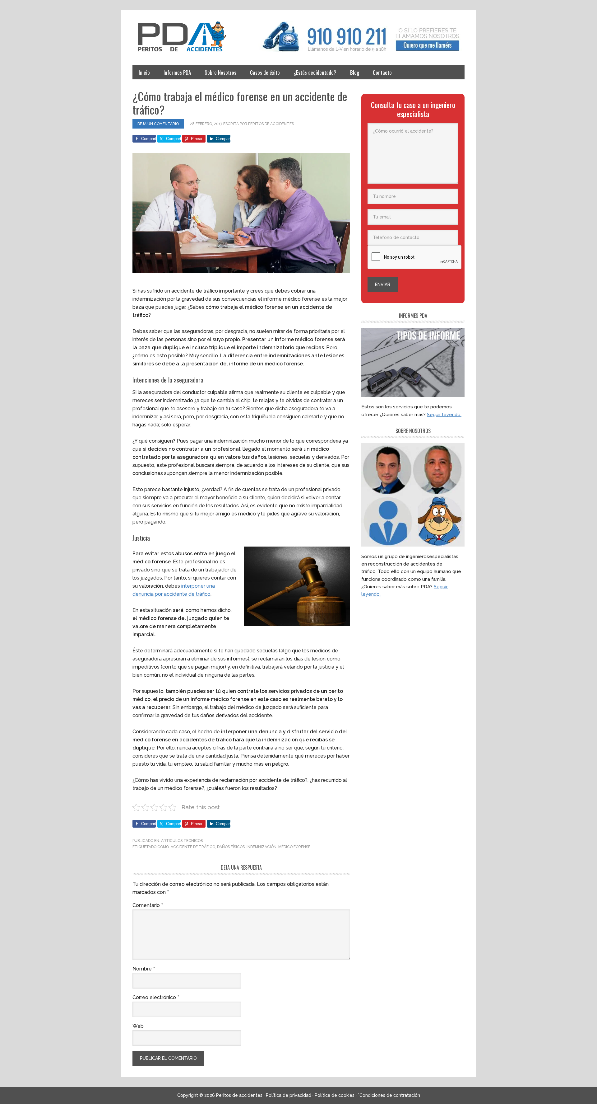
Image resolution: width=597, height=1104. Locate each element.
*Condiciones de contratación (389, 1095)
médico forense (294, 847)
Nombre (143, 969)
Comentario (147, 905)
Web (138, 1026)
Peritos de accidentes (188, 36)
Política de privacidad (288, 1095)
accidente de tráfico (193, 847)
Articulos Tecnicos (182, 841)
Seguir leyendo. (444, 414)
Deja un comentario (158, 124)
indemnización (261, 847)
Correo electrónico (155, 997)
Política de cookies (334, 1095)
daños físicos (231, 847)
